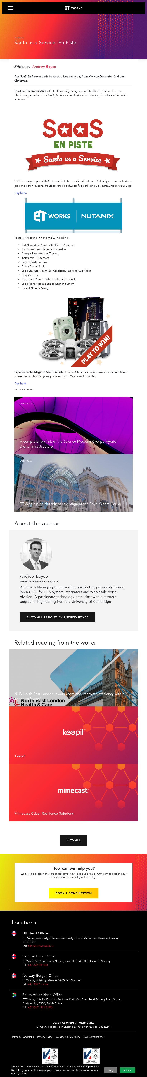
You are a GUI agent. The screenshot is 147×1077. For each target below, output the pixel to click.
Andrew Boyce (44, 66)
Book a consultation (73, 893)
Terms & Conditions (23, 1036)
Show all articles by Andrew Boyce (57, 617)
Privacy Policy (44, 1036)
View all (73, 840)
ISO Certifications (93, 1036)
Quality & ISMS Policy (68, 1036)
